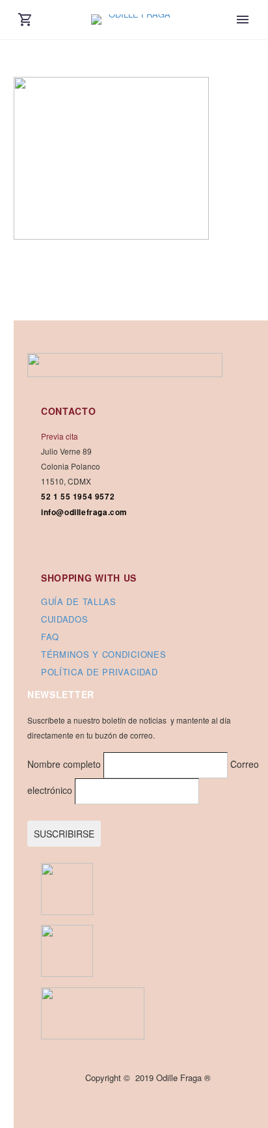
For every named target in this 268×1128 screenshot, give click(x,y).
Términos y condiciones (103, 654)
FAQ (50, 636)
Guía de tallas (78, 601)
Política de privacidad (99, 672)
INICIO (243, 42)
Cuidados (64, 619)
